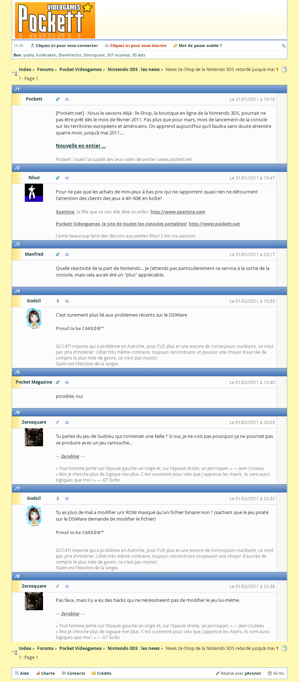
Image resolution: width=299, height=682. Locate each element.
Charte (48, 673)
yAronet (253, 673)
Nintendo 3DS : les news (134, 648)
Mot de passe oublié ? (200, 45)
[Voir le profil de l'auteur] (67, 99)
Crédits (104, 673)
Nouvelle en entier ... (81, 145)
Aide (24, 673)
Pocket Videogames (80, 648)
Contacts (76, 673)
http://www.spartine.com (178, 212)
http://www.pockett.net (214, 224)
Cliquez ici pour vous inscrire (138, 45)
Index (25, 648)
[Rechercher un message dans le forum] (284, 45)
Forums (45, 648)
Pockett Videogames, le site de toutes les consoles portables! (121, 224)
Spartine (65, 212)
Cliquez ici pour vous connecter (67, 45)
